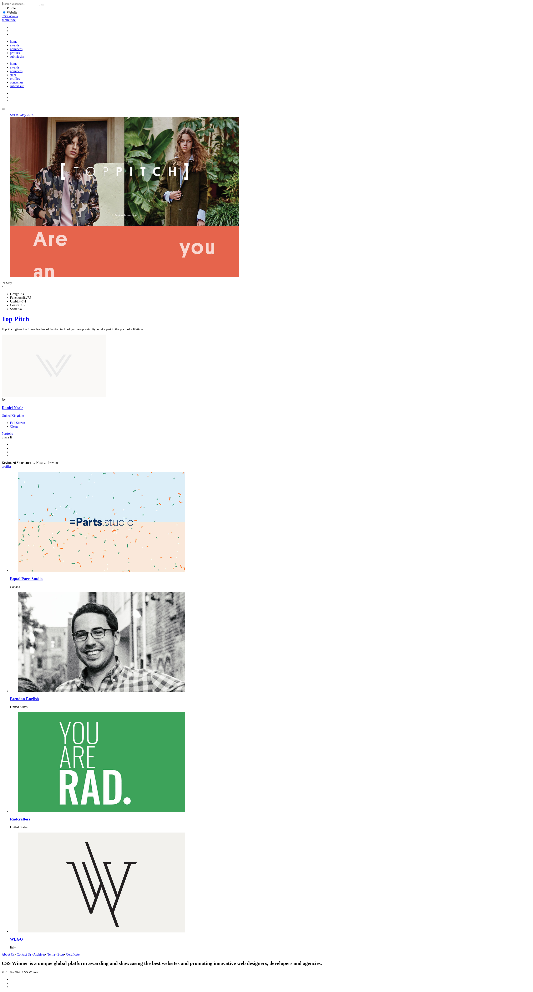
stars (13, 75)
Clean (14, 426)
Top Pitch (15, 319)
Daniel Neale (12, 408)
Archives (39, 954)
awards (14, 45)
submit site (9, 20)
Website (12, 12)
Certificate (73, 954)
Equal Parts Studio (26, 578)
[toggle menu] (3, 109)
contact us (16, 82)
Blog (60, 954)
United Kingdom (13, 415)
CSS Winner (10, 16)
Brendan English (24, 699)
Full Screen (17, 422)
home (13, 41)
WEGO (16, 939)
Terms (51, 954)
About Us (8, 954)
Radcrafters (20, 819)
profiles (15, 53)
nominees (16, 49)
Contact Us (24, 954)
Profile (11, 8)
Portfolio (7, 433)
